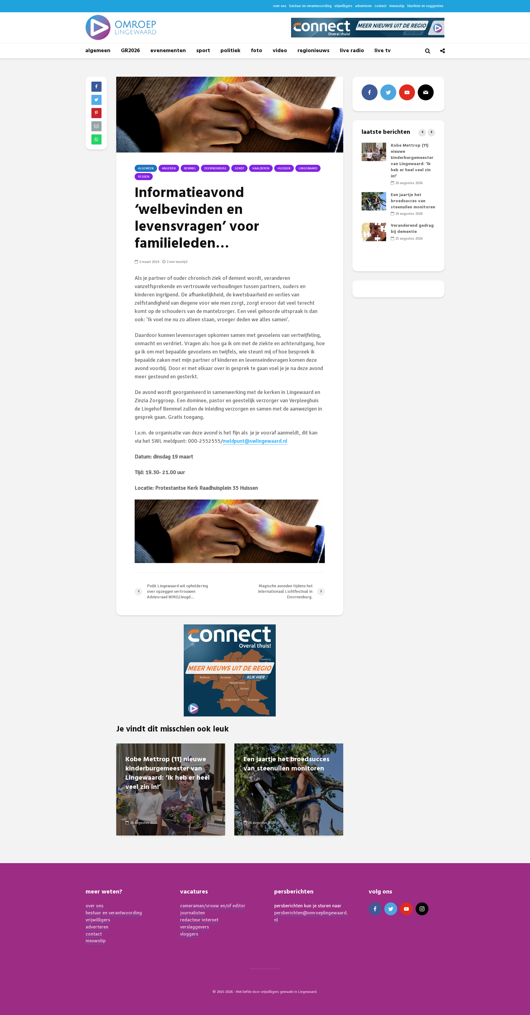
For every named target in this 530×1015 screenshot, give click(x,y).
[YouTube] (407, 92)
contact (380, 6)
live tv (382, 50)
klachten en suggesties (425, 6)
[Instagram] (422, 908)
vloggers (189, 934)
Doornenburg (215, 168)
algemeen (97, 50)
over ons (279, 6)
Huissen (284, 168)
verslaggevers (194, 927)
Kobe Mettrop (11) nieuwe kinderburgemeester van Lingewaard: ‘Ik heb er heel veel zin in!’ (167, 773)
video (280, 50)
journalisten (192, 913)
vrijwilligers (343, 6)
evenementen (168, 50)
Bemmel (190, 168)
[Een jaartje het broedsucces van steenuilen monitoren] (288, 788)
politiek (230, 50)
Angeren (169, 168)
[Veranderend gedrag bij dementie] (374, 232)
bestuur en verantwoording (310, 6)
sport (203, 50)
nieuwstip (397, 6)
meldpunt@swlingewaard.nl (255, 441)
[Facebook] (370, 92)
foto (256, 50)
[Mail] (426, 92)
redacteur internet (199, 920)
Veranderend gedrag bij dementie (412, 228)
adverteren (363, 6)
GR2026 (130, 50)
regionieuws (313, 50)
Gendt (239, 168)
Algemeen (146, 168)
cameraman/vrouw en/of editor (212, 906)
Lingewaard (308, 168)
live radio (352, 50)
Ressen (143, 177)
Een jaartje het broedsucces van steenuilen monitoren (286, 764)
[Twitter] (388, 92)
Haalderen (260, 168)
